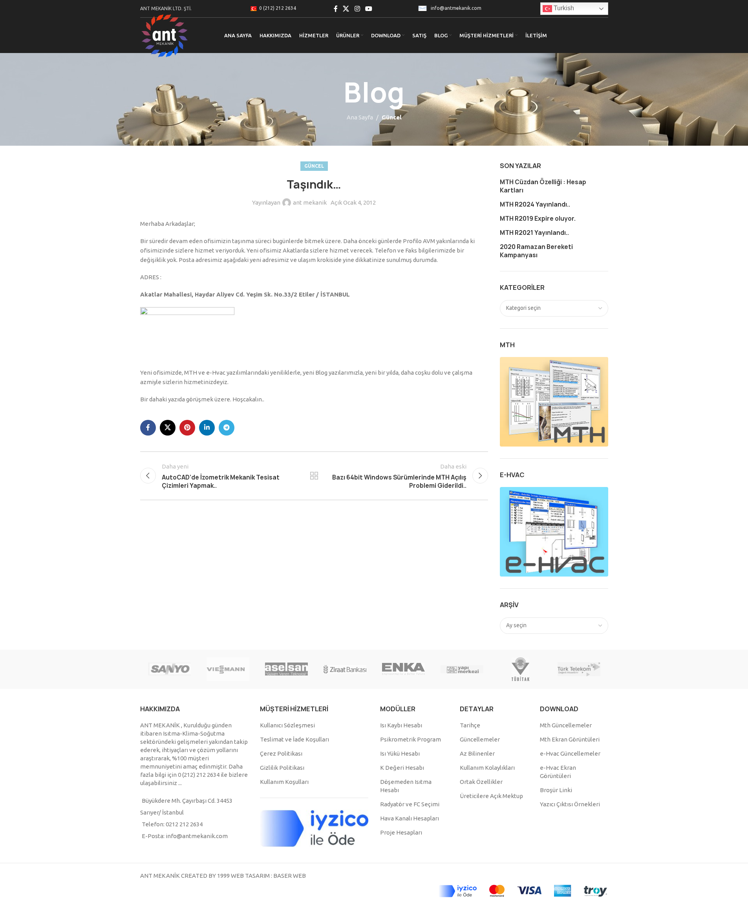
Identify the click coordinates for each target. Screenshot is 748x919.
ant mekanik (310, 202)
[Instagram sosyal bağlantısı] (357, 9)
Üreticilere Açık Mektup (491, 796)
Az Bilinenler (477, 753)
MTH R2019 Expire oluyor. (538, 218)
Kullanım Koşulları (284, 781)
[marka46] (579, 669)
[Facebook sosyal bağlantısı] (335, 9)
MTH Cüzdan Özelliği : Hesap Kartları (543, 186)
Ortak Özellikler (481, 781)
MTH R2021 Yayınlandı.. (534, 233)
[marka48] (462, 669)
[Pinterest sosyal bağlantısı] (187, 428)
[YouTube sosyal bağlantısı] (368, 9)
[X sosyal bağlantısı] (346, 9)
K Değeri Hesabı (402, 767)
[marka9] (169, 669)
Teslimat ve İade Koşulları (294, 739)
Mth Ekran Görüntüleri (570, 739)
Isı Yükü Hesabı (400, 753)
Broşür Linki (556, 790)
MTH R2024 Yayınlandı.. (535, 204)
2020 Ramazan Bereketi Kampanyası (536, 251)
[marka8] (228, 669)
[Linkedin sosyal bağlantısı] (207, 428)
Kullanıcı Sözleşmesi (287, 725)
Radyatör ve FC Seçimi (409, 804)
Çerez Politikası (281, 753)
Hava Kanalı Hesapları (409, 818)
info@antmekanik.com (456, 8)
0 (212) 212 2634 (277, 8)
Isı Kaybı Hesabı (401, 725)
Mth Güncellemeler (566, 725)
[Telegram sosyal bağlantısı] (226, 428)
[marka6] (345, 669)
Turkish (563, 8)
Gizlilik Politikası (282, 767)
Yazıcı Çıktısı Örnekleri (570, 804)
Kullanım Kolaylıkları (487, 767)
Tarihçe (470, 725)
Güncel (392, 117)
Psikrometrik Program (410, 739)
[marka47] (520, 669)
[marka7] (286, 669)
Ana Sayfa (360, 117)
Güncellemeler (480, 739)
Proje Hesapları (401, 832)
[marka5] (403, 669)
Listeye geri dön (314, 475)
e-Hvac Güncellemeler (570, 753)
